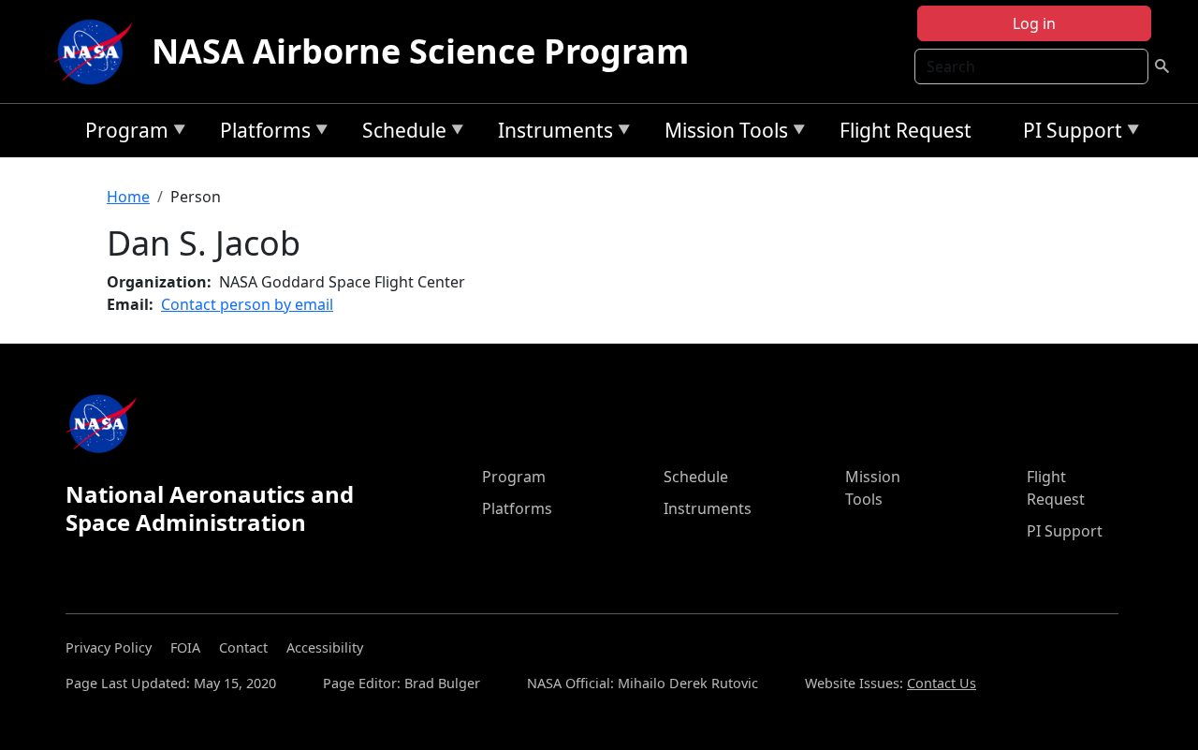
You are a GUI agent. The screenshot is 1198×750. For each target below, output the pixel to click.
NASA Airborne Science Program (420, 51)
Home (128, 196)
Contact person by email (247, 304)
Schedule (399, 133)
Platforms (261, 133)
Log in (1034, 23)
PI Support (1068, 133)
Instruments (551, 133)
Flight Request (906, 130)
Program (122, 133)
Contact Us (941, 683)
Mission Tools (721, 133)
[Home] (97, 51)
